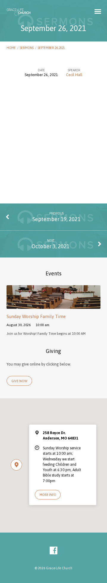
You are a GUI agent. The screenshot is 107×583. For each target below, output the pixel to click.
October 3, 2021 (51, 246)
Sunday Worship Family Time (36, 316)
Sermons (27, 48)
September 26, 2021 (51, 48)
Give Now (19, 381)
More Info (48, 494)
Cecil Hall (74, 75)
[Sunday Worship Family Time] (54, 305)
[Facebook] (53, 551)
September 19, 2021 (56, 219)
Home (11, 48)
